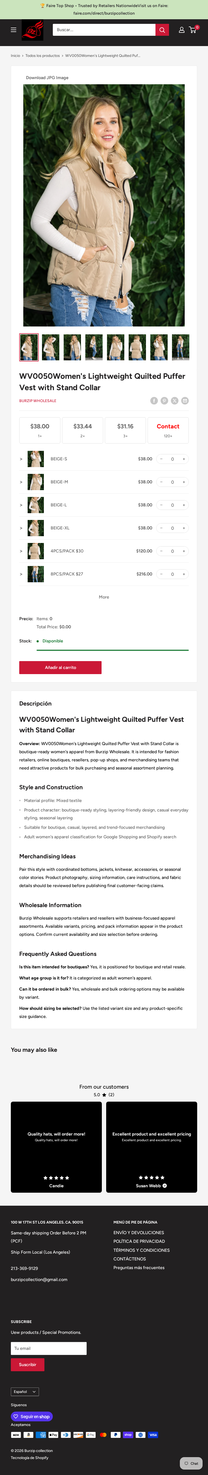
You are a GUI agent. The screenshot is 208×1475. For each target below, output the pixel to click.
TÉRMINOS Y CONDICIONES (141, 1250)
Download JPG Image (47, 77)
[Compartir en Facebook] (154, 400)
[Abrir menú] (13, 30)
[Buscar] (162, 30)
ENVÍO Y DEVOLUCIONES (138, 1232)
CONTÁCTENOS (129, 1258)
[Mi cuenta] (181, 30)
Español (20, 1391)
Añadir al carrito (60, 667)
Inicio (15, 55)
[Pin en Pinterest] (164, 400)
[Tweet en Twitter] (174, 400)
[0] (192, 30)
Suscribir (27, 1364)
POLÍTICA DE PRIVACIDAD (139, 1241)
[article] (56, 1147)
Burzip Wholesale (37, 401)
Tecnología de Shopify (29, 1457)
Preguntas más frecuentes (138, 1267)
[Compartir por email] (185, 400)
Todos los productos (42, 55)
